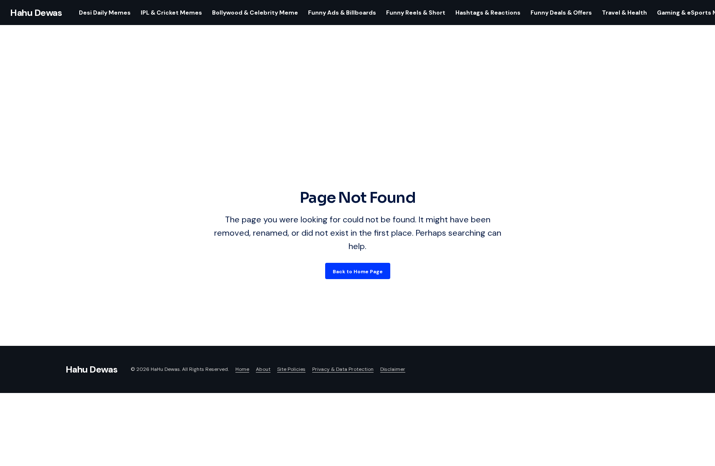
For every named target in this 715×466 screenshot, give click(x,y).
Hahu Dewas (36, 13)
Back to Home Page (358, 271)
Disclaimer (392, 369)
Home (242, 369)
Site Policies (291, 369)
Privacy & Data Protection (343, 369)
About (263, 369)
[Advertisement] (357, 124)
